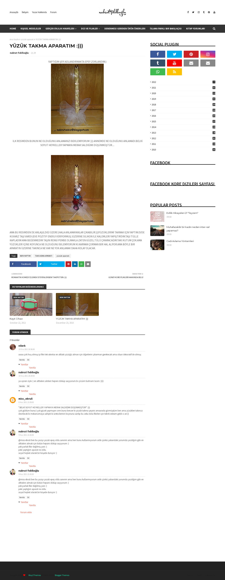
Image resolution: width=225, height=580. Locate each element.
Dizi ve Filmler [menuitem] (89, 28)
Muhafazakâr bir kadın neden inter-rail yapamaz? (188, 229)
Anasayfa (14, 12)
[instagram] (199, 12)
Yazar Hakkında (39, 12)
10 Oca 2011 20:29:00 (27, 376)
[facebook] (188, 12)
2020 (183, 93)
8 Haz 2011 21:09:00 (26, 402)
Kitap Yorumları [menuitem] (195, 28)
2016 (183, 115)
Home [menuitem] (13, 28)
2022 (183, 82)
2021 (183, 87)
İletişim (25, 12)
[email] (191, 63)
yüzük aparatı (27, 39)
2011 (183, 144)
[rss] (174, 71)
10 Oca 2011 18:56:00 (27, 349)
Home (189, 575)
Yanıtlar (24, 364)
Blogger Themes (62, 575)
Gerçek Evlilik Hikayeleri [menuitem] (60, 28)
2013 (183, 132)
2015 (183, 121)
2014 (183, 127)
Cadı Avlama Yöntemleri (180, 241)
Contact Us (210, 575)
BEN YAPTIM (25, 255)
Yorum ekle (26, 512)
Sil (28, 360)
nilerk (21, 345)
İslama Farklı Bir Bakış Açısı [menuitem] (166, 28)
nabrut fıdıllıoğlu (19, 52)
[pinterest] (209, 12)
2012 (183, 138)
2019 (183, 98)
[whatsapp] (157, 71)
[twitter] (193, 12)
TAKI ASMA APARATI (43, 255)
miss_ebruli (25, 398)
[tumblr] (203, 12)
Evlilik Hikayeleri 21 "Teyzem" (182, 213)
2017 (183, 110)
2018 (183, 104)
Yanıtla (22, 360)
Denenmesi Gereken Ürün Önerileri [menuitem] (124, 28)
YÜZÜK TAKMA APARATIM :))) (72, 318)
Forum (53, 12)
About (199, 575)
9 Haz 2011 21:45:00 (26, 435)
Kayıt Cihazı (16, 318)
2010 (183, 149)
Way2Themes (34, 575)
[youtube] (214, 12)
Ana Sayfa (14, 39)
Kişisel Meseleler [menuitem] (31, 28)
